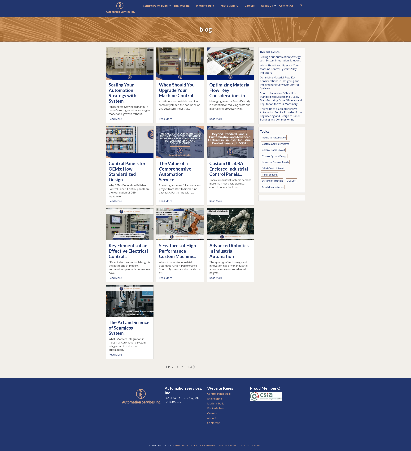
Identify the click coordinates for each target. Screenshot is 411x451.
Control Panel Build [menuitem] (219, 393)
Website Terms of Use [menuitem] (239, 445)
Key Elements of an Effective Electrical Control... (128, 251)
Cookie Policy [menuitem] (256, 445)
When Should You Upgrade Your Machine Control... (177, 90)
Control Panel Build (155, 5)
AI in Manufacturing (273, 186)
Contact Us (286, 5)
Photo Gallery (229, 5)
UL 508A (291, 180)
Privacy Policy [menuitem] (223, 445)
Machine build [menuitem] (215, 403)
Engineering (182, 5)
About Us (267, 5)
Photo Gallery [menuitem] (215, 408)
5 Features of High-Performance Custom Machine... (178, 251)
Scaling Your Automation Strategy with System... (122, 93)
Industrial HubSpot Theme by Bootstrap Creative (194, 445)
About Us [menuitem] (213, 418)
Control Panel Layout (273, 149)
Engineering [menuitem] (214, 398)
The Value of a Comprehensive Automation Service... (175, 171)
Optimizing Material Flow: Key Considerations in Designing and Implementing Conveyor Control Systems (279, 83)
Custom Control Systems (275, 143)
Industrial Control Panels (275, 162)
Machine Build (205, 5)
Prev (170, 366)
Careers (250, 5)
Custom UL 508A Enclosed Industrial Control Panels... (228, 169)
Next (189, 366)
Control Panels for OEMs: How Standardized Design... (127, 171)
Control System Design (274, 156)
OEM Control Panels (273, 168)
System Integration (272, 180)
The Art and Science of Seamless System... (129, 328)
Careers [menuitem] (212, 413)
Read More (115, 119)
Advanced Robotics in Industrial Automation (229, 251)
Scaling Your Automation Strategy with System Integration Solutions (280, 58)
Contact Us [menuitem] (213, 423)
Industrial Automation (274, 137)
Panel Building (270, 174)
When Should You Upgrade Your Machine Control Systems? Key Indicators (279, 69)
